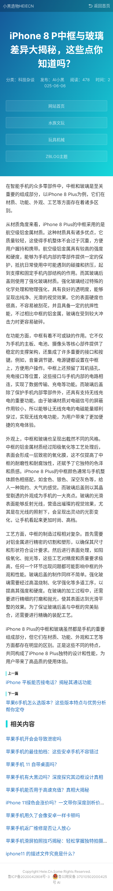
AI (58, 882)
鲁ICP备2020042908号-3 (29, 876)
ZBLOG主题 (57, 156)
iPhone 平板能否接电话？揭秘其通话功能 (49, 682)
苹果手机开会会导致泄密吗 (33, 739)
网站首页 (56, 105)
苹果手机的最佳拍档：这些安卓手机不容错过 (52, 751)
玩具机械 (56, 139)
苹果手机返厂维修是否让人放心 (38, 828)
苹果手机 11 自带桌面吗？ (32, 764)
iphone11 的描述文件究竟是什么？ (41, 854)
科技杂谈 (26, 79)
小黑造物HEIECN (18, 5)
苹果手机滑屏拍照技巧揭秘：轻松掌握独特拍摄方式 (59, 841)
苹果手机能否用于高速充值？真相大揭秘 (47, 790)
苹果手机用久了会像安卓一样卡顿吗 (43, 815)
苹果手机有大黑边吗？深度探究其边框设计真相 (54, 777)
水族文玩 (56, 122)
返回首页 (102, 6)
